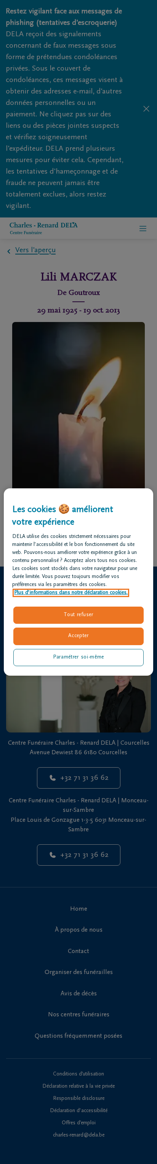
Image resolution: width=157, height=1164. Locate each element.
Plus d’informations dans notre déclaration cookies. (71, 593)
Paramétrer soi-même (78, 657)
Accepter (78, 636)
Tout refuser (78, 615)
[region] (78, 582)
